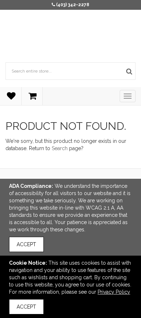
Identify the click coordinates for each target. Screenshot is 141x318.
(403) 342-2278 (72, 4)
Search (60, 148)
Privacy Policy (114, 292)
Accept (26, 244)
